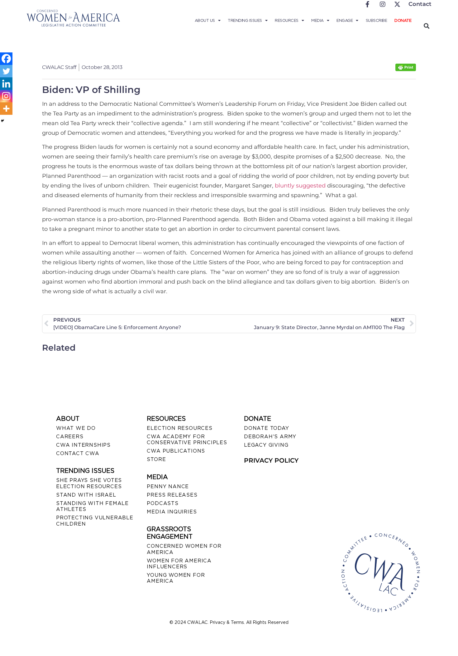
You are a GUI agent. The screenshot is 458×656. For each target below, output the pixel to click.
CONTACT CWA (77, 453)
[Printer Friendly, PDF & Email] (405, 69)
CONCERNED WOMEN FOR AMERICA (184, 549)
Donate (402, 20)
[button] (426, 26)
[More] (6, 108)
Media (317, 20)
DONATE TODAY (266, 428)
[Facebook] (6, 58)
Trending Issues (245, 20)
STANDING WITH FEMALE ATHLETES (92, 506)
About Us (205, 20)
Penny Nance (168, 486)
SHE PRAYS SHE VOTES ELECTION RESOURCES (89, 483)
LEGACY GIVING (266, 445)
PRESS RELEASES (172, 495)
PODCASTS (162, 503)
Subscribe (376, 20)
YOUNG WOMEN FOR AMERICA (176, 578)
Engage (344, 20)
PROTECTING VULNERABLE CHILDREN (94, 521)
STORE (156, 459)
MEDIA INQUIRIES (172, 512)
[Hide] (2, 120)
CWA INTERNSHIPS (83, 445)
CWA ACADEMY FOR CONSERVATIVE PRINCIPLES (187, 439)
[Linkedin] (6, 83)
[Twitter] (6, 71)
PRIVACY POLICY (271, 460)
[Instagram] (6, 96)
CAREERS (69, 437)
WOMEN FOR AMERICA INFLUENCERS (179, 564)
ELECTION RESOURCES (179, 428)
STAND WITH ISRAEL (86, 495)
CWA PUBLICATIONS (176, 451)
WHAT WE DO (76, 428)
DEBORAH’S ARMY (270, 437)
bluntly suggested (300, 185)
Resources (286, 20)
